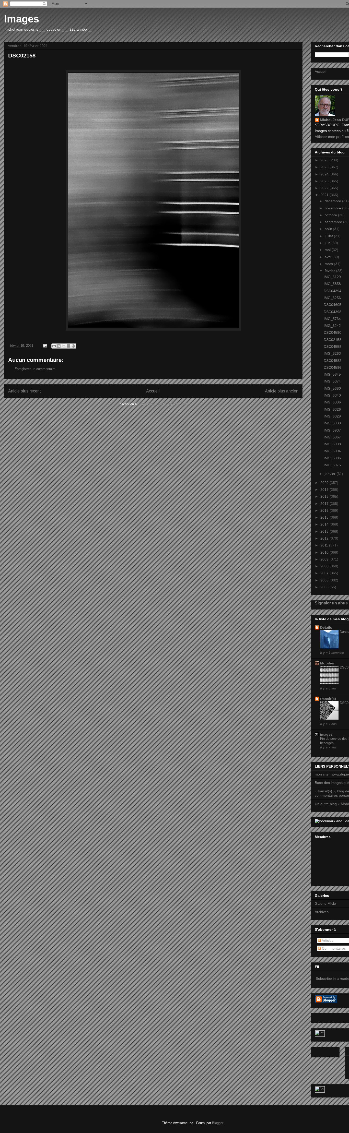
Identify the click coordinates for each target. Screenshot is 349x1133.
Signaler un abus (331, 603)
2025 (325, 167)
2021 (325, 195)
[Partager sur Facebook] (68, 346)
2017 (325, 504)
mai (328, 250)
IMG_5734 (332, 319)
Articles (327, 940)
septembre (334, 222)
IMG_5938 (332, 423)
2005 (325, 587)
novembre (333, 208)
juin (328, 243)
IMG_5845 (332, 374)
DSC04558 (332, 346)
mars (329, 264)
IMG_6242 (332, 326)
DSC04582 (332, 361)
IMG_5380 (332, 388)
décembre (333, 201)
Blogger (217, 1123)
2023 (325, 181)
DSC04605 (332, 305)
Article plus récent (24, 391)
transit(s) (328, 699)
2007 (325, 573)
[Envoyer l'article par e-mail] (44, 346)
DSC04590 (332, 332)
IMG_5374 (332, 381)
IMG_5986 (332, 458)
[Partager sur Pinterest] (73, 346)
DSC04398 (332, 312)
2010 (325, 552)
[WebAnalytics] (320, 1035)
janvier (330, 474)
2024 (325, 174)
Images (21, 19)
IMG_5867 (332, 437)
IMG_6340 (332, 395)
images (326, 734)
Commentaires (333, 948)
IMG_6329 (332, 416)
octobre (331, 215)
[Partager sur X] (63, 346)
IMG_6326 (332, 409)
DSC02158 (332, 340)
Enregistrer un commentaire (35, 369)
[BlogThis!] (58, 346)
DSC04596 (332, 367)
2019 (325, 489)
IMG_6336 (332, 402)
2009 (325, 559)
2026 (325, 160)
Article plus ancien (281, 391)
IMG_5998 (332, 444)
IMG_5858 (332, 284)
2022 (325, 188)
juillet (329, 236)
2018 (325, 496)
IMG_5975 (332, 465)
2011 (324, 545)
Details (326, 627)
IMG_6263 (332, 353)
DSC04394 (332, 291)
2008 (325, 566)
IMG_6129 (332, 277)
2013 (325, 531)
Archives (322, 912)
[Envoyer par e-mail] (53, 346)
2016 (325, 510)
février (330, 271)
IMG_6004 (332, 451)
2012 (325, 538)
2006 (325, 580)
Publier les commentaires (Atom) (164, 404)
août (329, 229)
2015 (325, 517)
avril (328, 257)
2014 (325, 524)
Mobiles (327, 663)
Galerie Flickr (325, 903)
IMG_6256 (332, 298)
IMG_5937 (332, 430)
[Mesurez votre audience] (320, 1091)
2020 (325, 483)
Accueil (153, 391)
